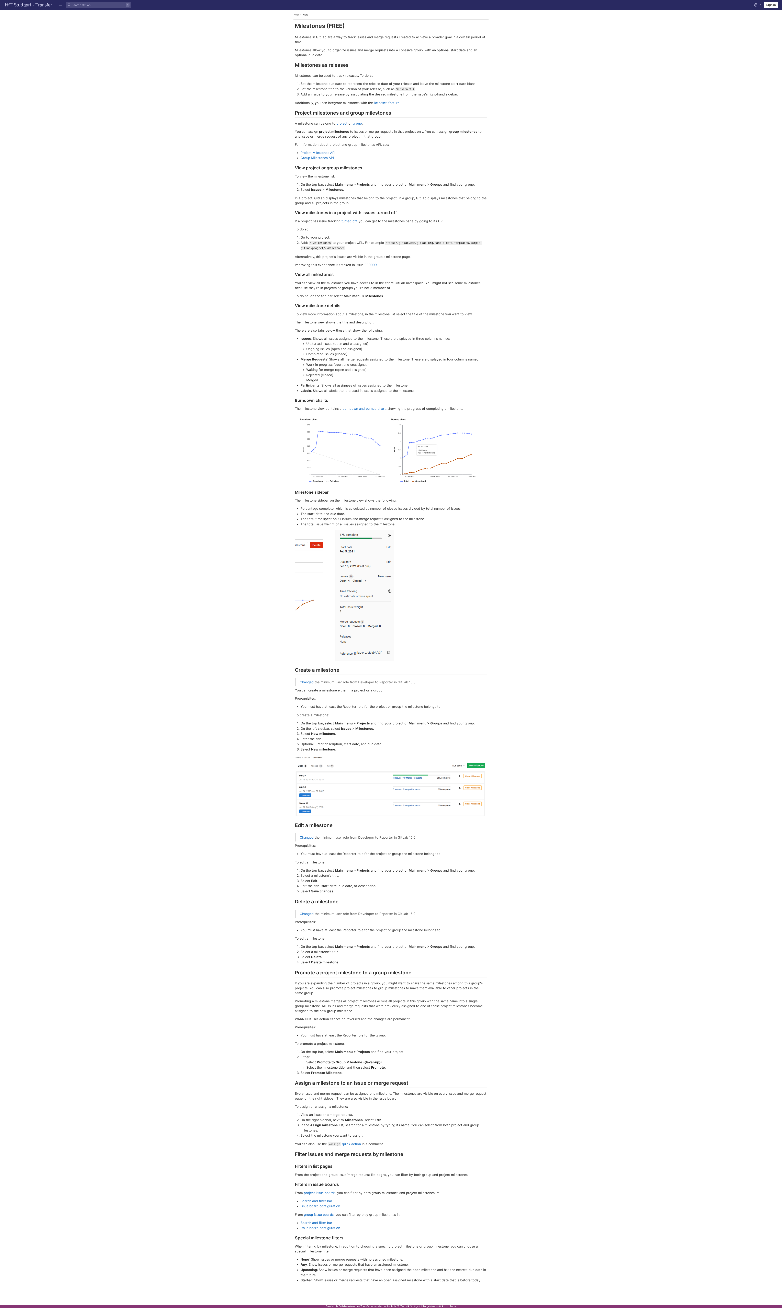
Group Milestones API (317, 158)
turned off (349, 221)
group (357, 123)
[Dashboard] (29, 5)
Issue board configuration (320, 1206)
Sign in (771, 5)
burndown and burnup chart (364, 408)
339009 (371, 265)
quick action (351, 1144)
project (341, 123)
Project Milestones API (318, 153)
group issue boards (319, 1215)
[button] (60, 5)
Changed (307, 682)
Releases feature (386, 103)
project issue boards (319, 1193)
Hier (423, 1306)
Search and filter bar (316, 1201)
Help (296, 14)
